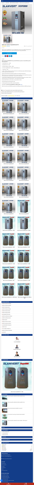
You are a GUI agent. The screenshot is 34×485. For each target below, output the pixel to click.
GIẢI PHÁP (4, 332)
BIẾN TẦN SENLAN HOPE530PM (7, 330)
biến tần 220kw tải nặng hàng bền (7, 93)
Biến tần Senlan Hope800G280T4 (9, 130)
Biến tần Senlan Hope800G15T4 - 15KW (9, 247)
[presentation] (2, 377)
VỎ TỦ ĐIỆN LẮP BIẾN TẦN (6, 328)
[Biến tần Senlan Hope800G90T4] (8, 173)
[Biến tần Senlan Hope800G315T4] (24, 106)
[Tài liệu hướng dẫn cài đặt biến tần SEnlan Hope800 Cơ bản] (4, 404)
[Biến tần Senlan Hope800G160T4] (24, 139)
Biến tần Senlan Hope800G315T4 (24, 113)
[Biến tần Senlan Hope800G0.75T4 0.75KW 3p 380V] (24, 289)
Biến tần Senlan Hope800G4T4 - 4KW (8, 280)
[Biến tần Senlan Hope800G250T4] (24, 123)
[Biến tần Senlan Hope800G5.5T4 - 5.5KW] (24, 256)
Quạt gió (3, 466)
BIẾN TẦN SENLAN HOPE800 (7, 303)
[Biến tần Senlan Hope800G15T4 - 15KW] (8, 239)
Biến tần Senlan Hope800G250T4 (24, 130)
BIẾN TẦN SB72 (5, 319)
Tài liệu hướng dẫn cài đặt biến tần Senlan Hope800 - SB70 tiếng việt (17, 420)
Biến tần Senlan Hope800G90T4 (8, 180)
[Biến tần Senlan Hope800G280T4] (8, 123)
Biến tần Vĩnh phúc (5, 434)
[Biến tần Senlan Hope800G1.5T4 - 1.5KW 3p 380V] (9, 289)
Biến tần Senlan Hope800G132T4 (9, 163)
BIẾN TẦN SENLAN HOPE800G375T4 (8, 113)
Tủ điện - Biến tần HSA (6, 431)
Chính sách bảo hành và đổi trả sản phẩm (8, 480)
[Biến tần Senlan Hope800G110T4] (24, 156)
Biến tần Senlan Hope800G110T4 (24, 163)
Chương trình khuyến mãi (5, 477)
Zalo (1, 480)
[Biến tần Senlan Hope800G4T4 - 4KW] (8, 273)
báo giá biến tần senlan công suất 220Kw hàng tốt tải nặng (14, 90)
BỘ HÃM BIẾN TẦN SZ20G (6, 314)
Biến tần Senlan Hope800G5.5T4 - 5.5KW (24, 263)
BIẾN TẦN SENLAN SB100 (6, 312)
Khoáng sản (3, 467)
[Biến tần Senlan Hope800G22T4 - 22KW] (8, 223)
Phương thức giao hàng (5, 476)
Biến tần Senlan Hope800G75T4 (24, 180)
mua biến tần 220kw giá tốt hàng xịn (19, 91)
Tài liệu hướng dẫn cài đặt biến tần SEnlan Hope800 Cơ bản (16, 402)
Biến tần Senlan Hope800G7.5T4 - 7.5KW (17, 391)
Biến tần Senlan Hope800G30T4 (24, 213)
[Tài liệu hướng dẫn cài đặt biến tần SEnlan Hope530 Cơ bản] (4, 398)
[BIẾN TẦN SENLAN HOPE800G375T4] (8, 106)
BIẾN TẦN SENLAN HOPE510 (7, 323)
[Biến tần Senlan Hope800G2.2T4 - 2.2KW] (24, 273)
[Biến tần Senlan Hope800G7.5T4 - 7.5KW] (17, 376)
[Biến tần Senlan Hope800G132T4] (8, 156)
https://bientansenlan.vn (8, 458)
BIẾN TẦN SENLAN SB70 (6, 307)
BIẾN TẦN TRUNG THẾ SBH (7, 321)
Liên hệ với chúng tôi (5, 481)
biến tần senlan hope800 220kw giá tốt (7, 91)
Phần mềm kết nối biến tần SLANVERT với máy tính (15, 408)
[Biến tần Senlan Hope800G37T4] (8, 206)
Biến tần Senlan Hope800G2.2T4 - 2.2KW (24, 280)
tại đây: (21, 84)
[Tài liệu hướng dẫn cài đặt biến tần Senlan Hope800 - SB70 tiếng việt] (4, 422)
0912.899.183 (8, 454)
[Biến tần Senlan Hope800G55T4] (8, 189)
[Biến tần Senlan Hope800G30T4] (24, 206)
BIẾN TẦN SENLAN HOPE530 (7, 305)
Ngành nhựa (4, 463)
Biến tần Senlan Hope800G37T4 (8, 213)
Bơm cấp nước (4, 464)
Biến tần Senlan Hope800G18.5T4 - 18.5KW (23, 230)
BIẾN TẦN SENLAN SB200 (6, 310)
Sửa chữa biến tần (5, 433)
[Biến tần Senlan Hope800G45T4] (24, 189)
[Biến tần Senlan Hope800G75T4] (24, 173)
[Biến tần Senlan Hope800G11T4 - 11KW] (24, 239)
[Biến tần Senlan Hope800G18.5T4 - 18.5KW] (24, 223)
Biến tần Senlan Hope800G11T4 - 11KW (24, 247)
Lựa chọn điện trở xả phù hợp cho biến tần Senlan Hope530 (16, 414)
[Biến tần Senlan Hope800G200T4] (8, 139)
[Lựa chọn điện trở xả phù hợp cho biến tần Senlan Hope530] (4, 416)
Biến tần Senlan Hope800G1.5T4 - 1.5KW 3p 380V (9, 297)
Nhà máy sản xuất (4, 470)
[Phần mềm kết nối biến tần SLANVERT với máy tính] (4, 410)
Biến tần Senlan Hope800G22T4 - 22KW (9, 230)
